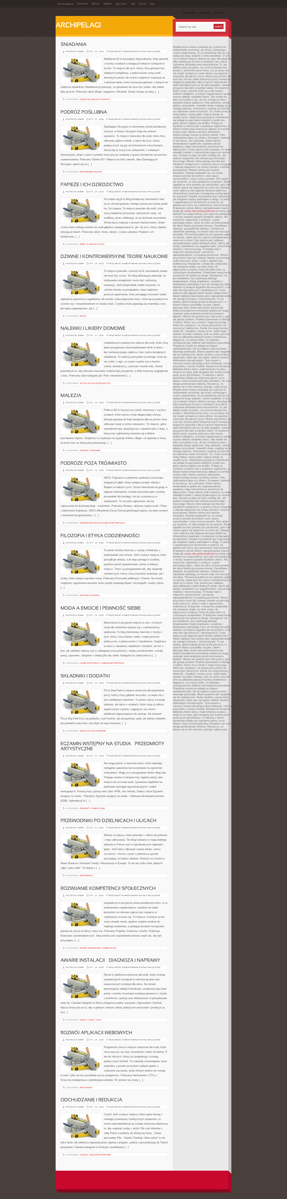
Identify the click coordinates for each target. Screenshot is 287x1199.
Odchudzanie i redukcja (91, 1100)
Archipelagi (78, 25)
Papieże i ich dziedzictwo (92, 185)
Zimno (142, 4)
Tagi (133, 4)
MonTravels (86, 875)
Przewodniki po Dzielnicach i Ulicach (108, 821)
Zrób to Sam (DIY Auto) (92, 244)
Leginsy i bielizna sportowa (95, 1155)
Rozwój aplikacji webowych (96, 1033)
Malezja (71, 396)
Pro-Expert (86, 1088)
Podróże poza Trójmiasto (94, 463)
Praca (83, 316)
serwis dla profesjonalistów (199, 211)
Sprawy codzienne (90, 450)
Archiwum (82, 4)
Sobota (107, 4)
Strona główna (65, 4)
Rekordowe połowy (91, 172)
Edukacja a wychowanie (93, 731)
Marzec (96, 4)
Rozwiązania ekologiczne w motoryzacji (102, 523)
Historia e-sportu (90, 595)
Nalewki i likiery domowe (93, 329)
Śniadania (73, 45)
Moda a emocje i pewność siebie (101, 608)
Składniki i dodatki (85, 676)
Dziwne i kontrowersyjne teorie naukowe (114, 257)
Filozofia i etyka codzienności (100, 536)
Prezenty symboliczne (92, 808)
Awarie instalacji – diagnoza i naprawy (110, 960)
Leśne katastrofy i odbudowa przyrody (102, 663)
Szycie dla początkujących (95, 383)
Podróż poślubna (84, 112)
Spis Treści (121, 4)
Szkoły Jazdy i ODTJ (90, 1020)
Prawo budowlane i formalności (98, 948)
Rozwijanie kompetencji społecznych (108, 889)
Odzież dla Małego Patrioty (95, 99)
